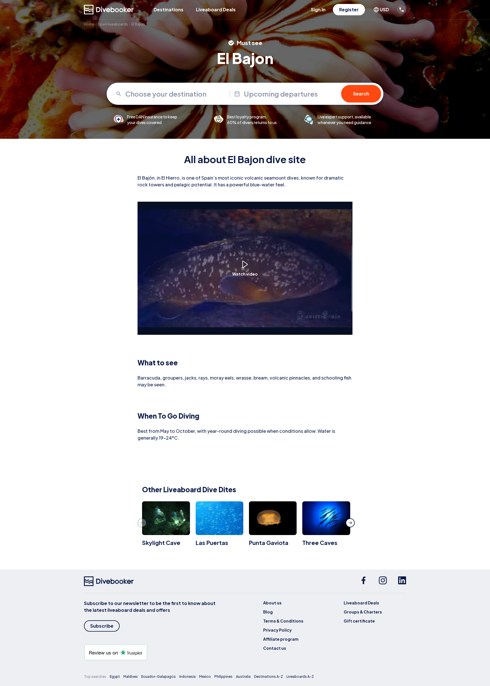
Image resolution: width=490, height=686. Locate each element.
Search (361, 94)
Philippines (223, 676)
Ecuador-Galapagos (158, 676)
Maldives (130, 676)
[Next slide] (350, 522)
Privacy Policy (277, 629)
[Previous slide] (142, 522)
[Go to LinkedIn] (402, 581)
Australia (243, 676)
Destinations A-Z (268, 676)
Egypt (115, 676)
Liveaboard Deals (216, 9)
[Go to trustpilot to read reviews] (151, 652)
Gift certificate (359, 620)
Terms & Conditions (283, 620)
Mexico (205, 676)
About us (272, 602)
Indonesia (187, 676)
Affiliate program (281, 639)
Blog (268, 611)
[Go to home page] (109, 9)
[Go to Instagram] (383, 581)
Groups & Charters (363, 611)
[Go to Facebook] (364, 581)
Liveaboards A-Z (300, 676)
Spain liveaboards (113, 24)
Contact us (274, 648)
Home (89, 24)
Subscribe (101, 626)
